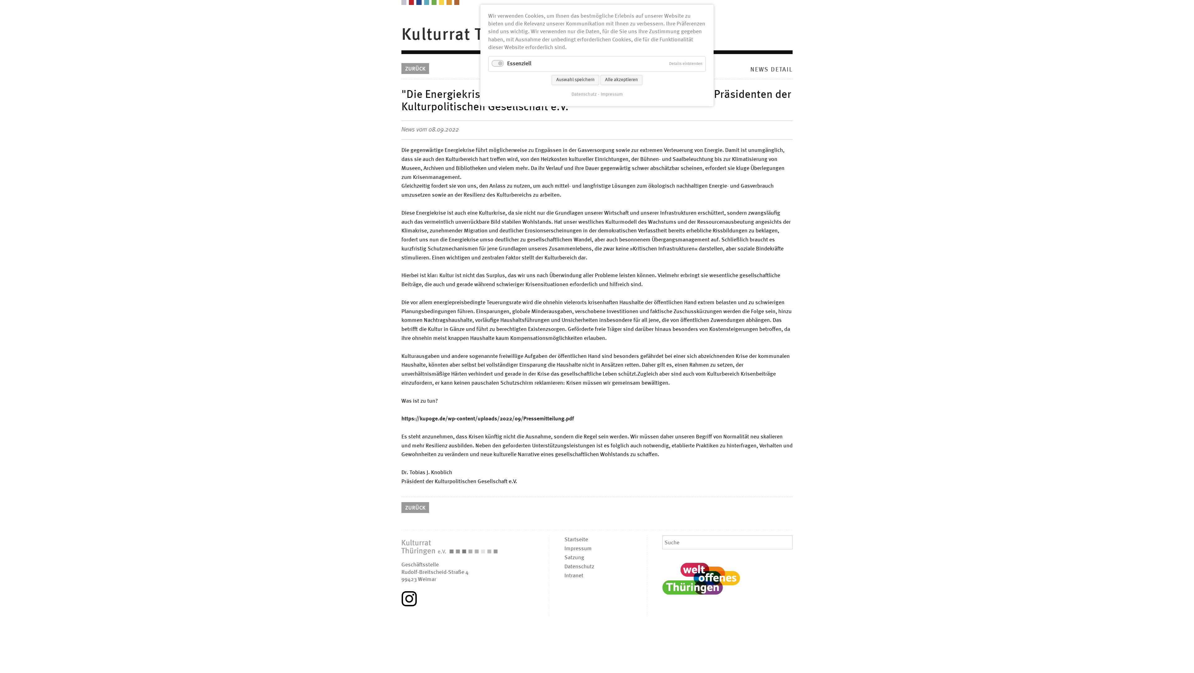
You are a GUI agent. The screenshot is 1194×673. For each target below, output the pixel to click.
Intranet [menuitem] (573, 576)
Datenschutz (584, 94)
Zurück (415, 69)
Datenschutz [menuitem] (579, 567)
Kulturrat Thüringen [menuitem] (477, 35)
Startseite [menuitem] (576, 540)
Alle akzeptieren (621, 80)
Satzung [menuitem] (574, 558)
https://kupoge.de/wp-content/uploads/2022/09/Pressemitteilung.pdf (487, 419)
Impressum (612, 94)
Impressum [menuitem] (578, 549)
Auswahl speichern (575, 80)
